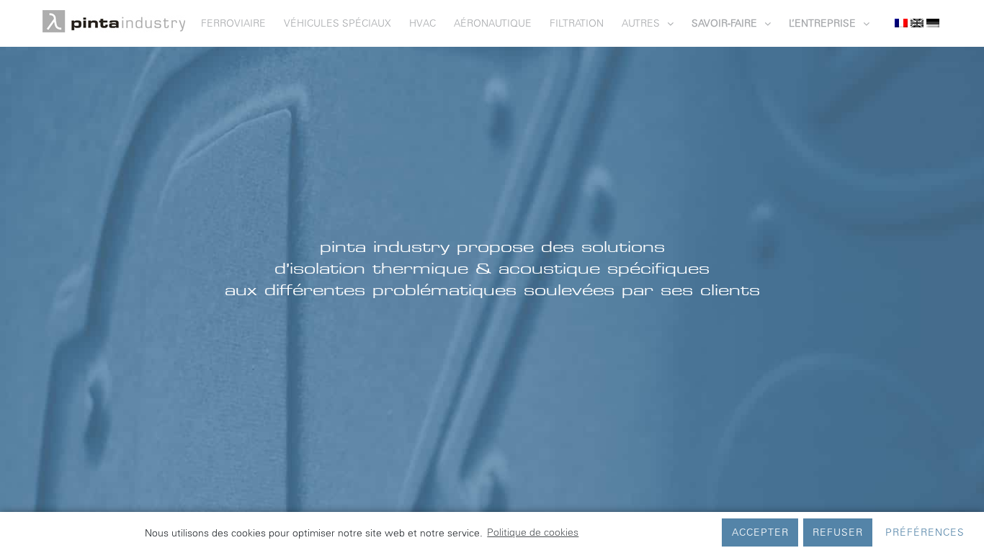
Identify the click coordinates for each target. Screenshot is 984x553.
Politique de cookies (532, 532)
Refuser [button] (838, 532)
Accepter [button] (760, 532)
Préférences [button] (925, 532)
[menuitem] (242, 23)
